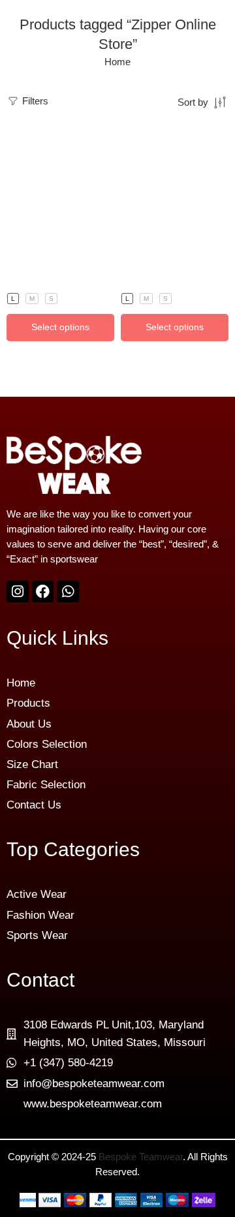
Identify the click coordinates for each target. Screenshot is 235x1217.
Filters (34, 101)
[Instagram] (18, 592)
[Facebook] (43, 592)
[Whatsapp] (68, 592)
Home (117, 62)
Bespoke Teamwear (141, 1157)
